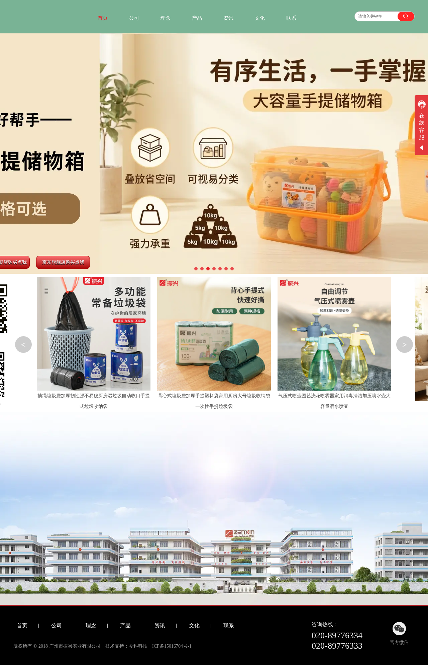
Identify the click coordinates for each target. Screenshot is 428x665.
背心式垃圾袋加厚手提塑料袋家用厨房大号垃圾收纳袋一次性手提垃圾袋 (214, 401)
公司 (56, 625)
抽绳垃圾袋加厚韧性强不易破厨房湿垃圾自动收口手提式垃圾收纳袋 (93, 401)
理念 (91, 625)
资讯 (159, 625)
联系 (228, 625)
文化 (194, 625)
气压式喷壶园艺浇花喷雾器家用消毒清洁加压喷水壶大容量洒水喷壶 (334, 401)
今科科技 (138, 646)
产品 (125, 625)
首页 (22, 625)
